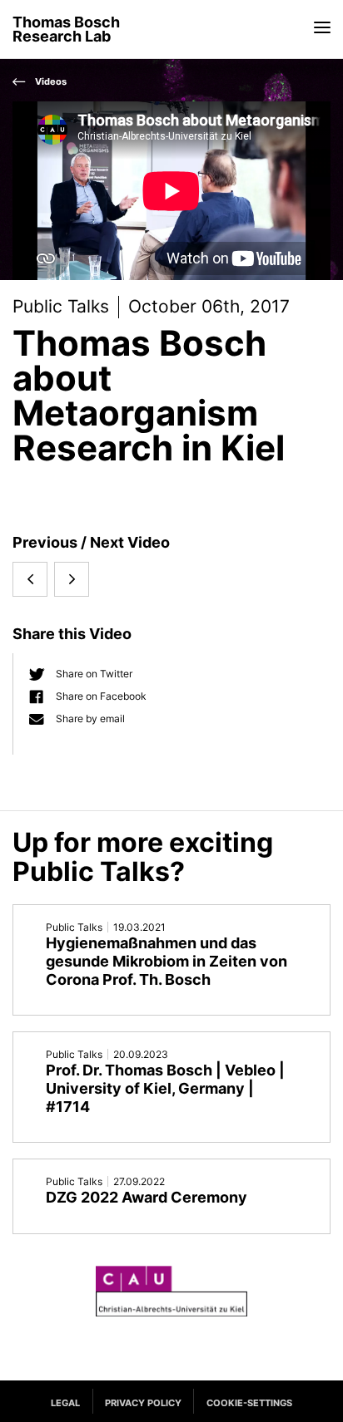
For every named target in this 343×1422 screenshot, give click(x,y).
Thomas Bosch (66, 29)
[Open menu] (322, 26)
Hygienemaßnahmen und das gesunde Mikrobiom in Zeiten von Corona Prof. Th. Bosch (166, 961)
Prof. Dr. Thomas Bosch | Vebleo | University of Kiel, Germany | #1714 (165, 1088)
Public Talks (60, 306)
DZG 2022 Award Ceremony (146, 1197)
